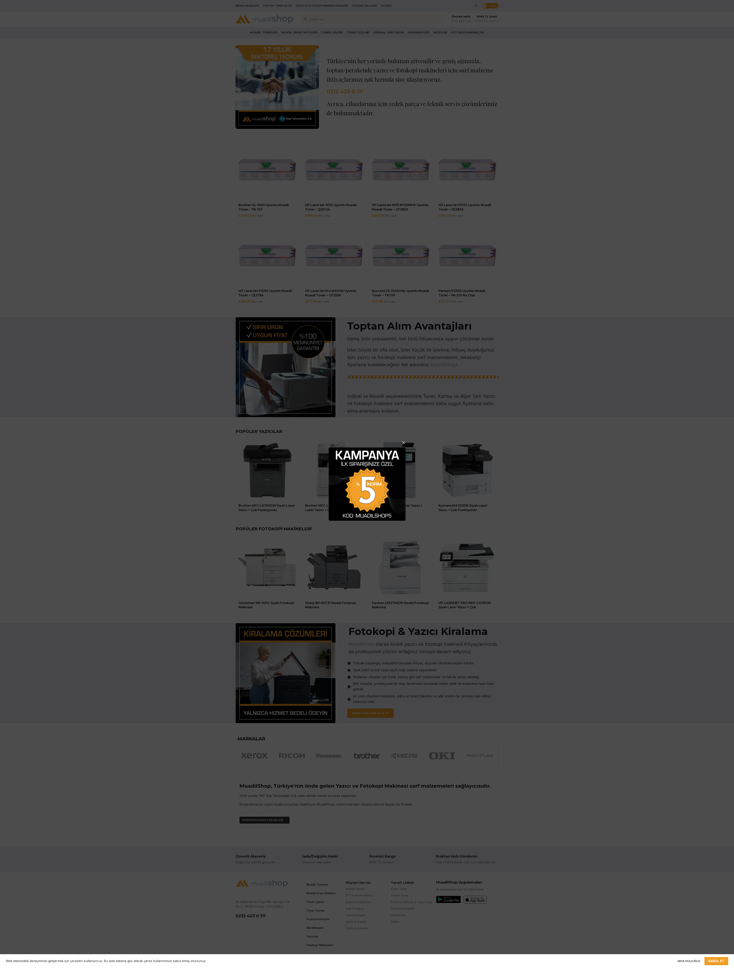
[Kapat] (403, 443)
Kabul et (716, 961)
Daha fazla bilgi (689, 960)
